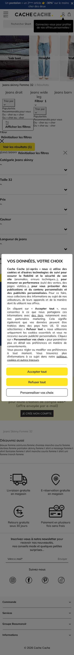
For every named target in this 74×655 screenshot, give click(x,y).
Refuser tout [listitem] (37, 382)
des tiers (37, 315)
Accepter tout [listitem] (37, 371)
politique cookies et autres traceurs (37, 358)
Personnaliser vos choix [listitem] (37, 392)
